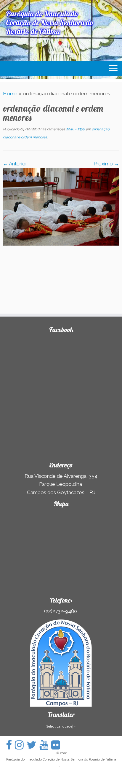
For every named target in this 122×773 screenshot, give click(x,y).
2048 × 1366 (75, 129)
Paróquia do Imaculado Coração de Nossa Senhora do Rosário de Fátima (61, 759)
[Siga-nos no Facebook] (10, 745)
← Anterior (15, 164)
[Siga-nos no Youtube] (45, 745)
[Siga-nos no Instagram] (21, 745)
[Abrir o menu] (113, 68)
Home (10, 94)
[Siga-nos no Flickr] (57, 745)
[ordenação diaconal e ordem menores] (61, 206)
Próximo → (106, 164)
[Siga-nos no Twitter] (33, 745)
